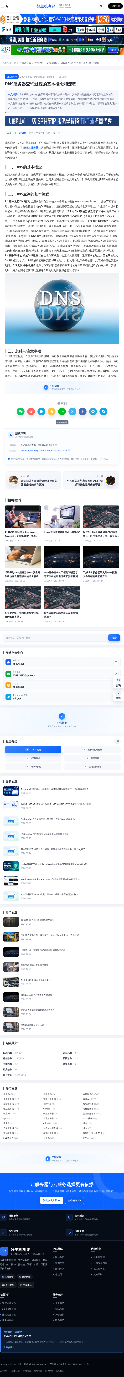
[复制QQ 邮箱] (116, 673)
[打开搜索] (101, 6)
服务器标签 (8, 1320)
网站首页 (59, 1257)
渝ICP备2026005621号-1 (79, 1364)
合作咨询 (72, 1200)
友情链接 (59, 1314)
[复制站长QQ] (116, 662)
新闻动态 (59, 1268)
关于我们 (59, 1303)
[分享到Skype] (103, 411)
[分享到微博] (31, 411)
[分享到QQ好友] (41, 411)
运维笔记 (38, 62)
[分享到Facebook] (83, 411)
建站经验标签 (9, 1314)
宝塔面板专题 (9, 1303)
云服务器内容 (100, 1262)
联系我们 (59, 1320)
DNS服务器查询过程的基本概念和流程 (80, 62)
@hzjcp (17, 698)
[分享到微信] (21, 411)
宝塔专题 (38, 1370)
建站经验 (98, 1274)
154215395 (19, 663)
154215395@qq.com (24, 675)
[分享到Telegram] (93, 411)
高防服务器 (99, 1268)
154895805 (19, 686)
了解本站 (27, 1285)
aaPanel (49, 1370)
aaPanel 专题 (9, 1308)
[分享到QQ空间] (52, 411)
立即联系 (8, 1347)
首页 (16, 62)
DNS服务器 (31, 147)
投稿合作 (59, 1308)
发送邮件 (10, 1285)
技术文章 (26, 62)
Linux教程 (52, 62)
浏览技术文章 (50, 1200)
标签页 (58, 1274)
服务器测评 (99, 1257)
